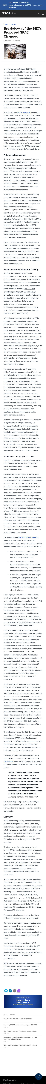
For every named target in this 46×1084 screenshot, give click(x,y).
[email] (14, 990)
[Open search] (39, 14)
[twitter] (6, 990)
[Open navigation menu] (43, 14)
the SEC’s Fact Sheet (27, 537)
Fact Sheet (8, 761)
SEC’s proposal (23, 112)
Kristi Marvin (7, 40)
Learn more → (38, 5)
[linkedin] (10, 990)
